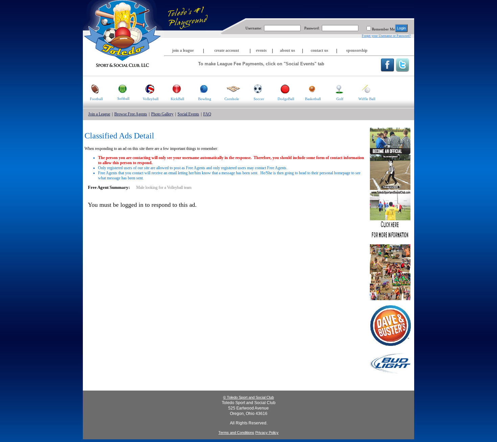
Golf (340, 99)
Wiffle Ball (366, 99)
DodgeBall (286, 99)
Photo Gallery (162, 114)
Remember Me (383, 29)
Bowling (204, 99)
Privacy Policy (267, 432)
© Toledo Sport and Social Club (248, 397)
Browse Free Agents (130, 114)
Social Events (188, 114)
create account (226, 50)
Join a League (99, 114)
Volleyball (151, 99)
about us (287, 50)
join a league (183, 50)
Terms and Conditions (236, 432)
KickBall (177, 99)
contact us (319, 50)
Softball (123, 98)
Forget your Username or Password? (386, 36)
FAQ (207, 114)
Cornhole (231, 99)
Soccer (259, 99)
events (261, 50)
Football (96, 99)
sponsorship (357, 50)
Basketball (313, 99)
